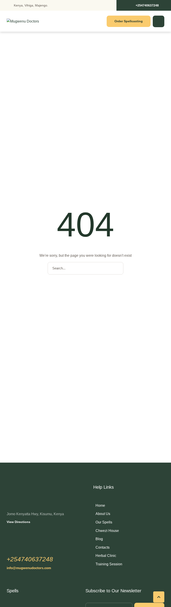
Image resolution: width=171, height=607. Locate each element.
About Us (103, 514)
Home (100, 505)
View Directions (18, 522)
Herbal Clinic (106, 556)
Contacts (103, 547)
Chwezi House (107, 531)
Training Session (109, 564)
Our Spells (104, 522)
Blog (99, 539)
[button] (143, 5)
